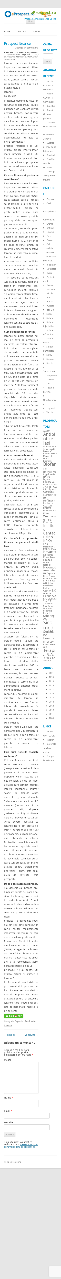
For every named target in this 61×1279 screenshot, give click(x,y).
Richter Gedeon (47, 589)
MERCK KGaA (49, 549)
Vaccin (49, 412)
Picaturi (50, 285)
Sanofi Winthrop (48, 607)
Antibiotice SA (49, 449)
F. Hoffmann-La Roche (49, 500)
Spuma (50, 358)
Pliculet (50, 293)
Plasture (50, 289)
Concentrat (49, 219)
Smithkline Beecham (49, 636)
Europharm (49, 496)
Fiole (48, 236)
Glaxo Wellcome (49, 516)
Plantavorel (48, 586)
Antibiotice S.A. (49, 446)
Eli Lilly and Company (49, 490)
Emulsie (50, 231)
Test (48, 383)
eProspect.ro (43, 12)
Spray (49, 354)
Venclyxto (31, 1034)
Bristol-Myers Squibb (47, 479)
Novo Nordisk (47, 563)
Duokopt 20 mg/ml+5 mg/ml (49, 175)
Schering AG (49, 617)
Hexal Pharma (47, 521)
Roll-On (50, 309)
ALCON (46, 430)
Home (7, 31)
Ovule (49, 272)
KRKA (47, 540)
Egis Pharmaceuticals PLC (50, 484)
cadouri (50, 739)
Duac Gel (50, 105)
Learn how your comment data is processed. (21, 1145)
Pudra (49, 301)
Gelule (49, 248)
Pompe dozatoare (12, 1161)
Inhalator (51, 264)
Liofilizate (51, 268)
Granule (50, 252)
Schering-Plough (48, 612)
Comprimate (49, 211)
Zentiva (47, 660)
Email (8, 1111)
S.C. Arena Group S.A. (50, 593)
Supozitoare (49, 371)
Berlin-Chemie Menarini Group (50, 456)
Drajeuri (50, 227)
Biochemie (47, 461)
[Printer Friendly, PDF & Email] (13, 1017)
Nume (8, 1097)
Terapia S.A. (49, 652)
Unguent (50, 408)
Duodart (50, 155)
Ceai (48, 203)
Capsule (19, 1021)
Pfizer (45, 576)
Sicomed (48, 625)
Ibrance (8, 1025)
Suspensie (51, 375)
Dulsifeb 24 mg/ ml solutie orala (50, 146)
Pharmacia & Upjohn (49, 582)
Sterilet (50, 363)
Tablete (50, 379)
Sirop (49, 313)
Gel (48, 244)
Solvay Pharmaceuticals (49, 644)
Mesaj (7, 1059)
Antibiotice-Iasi (49, 438)
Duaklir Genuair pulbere (48, 114)
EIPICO (53, 487)
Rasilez (9, 1034)
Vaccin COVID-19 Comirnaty (48, 97)
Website (8, 1122)
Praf (48, 297)
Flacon (49, 240)
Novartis (49, 552)
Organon (51, 573)
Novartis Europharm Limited (49, 557)
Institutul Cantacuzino (49, 531)
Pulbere (50, 305)
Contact (21, 31)
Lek (45, 544)
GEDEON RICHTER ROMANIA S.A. (50, 508)
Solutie (49, 317)
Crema (49, 223)
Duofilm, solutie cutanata (49, 163)
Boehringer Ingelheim (49, 473)
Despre (36, 31)
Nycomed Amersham (49, 570)
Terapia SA (49, 657)
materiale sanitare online (49, 748)
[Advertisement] (10, 1227)
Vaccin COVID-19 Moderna (48, 85)
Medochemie (49, 547)
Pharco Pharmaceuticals (50, 578)
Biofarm (49, 466)
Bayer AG (47, 451)
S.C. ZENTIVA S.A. (48, 603)
